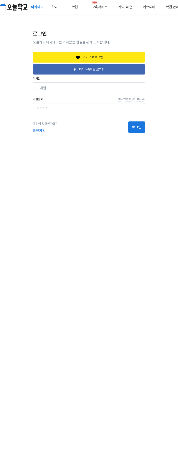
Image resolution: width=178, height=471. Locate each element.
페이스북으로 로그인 (91, 69)
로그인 (137, 126)
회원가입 (39, 130)
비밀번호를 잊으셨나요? (131, 99)
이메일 (36, 78)
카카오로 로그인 (92, 57)
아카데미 (37, 6)
